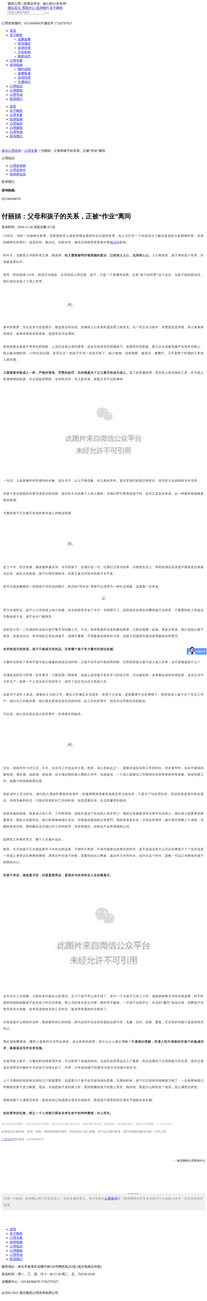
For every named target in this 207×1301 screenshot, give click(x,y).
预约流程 (24, 69)
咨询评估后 (18, 174)
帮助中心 (28, 8)
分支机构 (24, 52)
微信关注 (14, 8)
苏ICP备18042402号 (15, 1297)
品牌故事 (24, 39)
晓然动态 (24, 56)
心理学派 (16, 94)
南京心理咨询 (11, 150)
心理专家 (16, 60)
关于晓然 (56, 8)
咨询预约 (42, 8)
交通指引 (24, 82)
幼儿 (113, 242)
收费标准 (24, 73)
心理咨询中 (18, 170)
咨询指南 (16, 65)
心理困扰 (16, 90)
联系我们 (16, 99)
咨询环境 (24, 48)
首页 (13, 30)
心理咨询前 (18, 165)
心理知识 (16, 86)
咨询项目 (24, 43)
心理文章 (30, 150)
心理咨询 (111, 1198)
